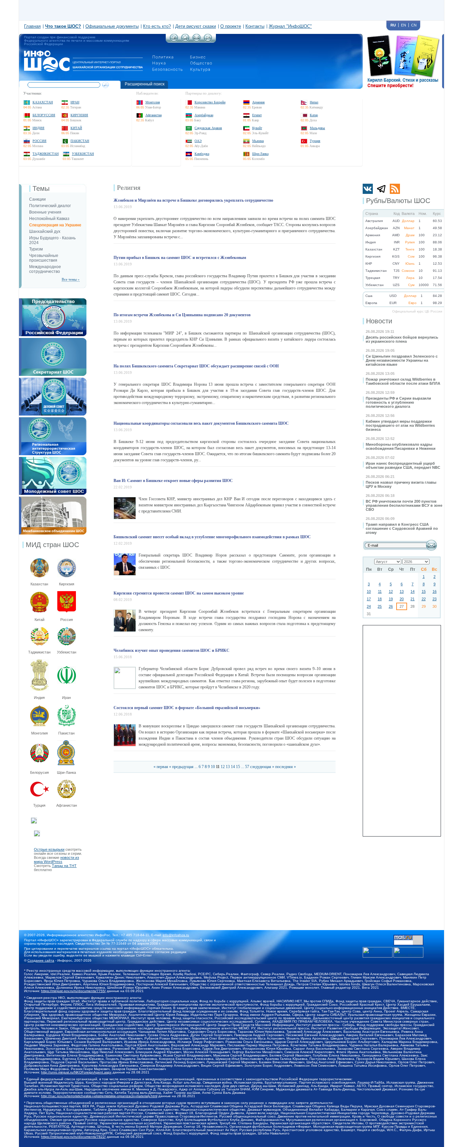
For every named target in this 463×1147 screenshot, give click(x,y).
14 (412, 591)
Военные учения (45, 212)
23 (434, 599)
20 (402, 599)
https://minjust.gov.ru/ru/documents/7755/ (73, 991)
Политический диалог (50, 205)
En (403, 25)
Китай (76, 128)
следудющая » (262, 766)
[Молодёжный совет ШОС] (52, 459)
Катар (314, 115)
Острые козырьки (49, 849)
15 (424, 591)
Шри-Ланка (260, 154)
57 (247, 766)
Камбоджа (202, 154)
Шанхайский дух (44, 231)
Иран (75, 102)
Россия (39, 141)
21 (412, 599)
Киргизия (79, 115)
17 (369, 599)
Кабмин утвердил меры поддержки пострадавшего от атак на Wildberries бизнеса (400, 425)
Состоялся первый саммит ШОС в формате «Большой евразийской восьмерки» (187, 707)
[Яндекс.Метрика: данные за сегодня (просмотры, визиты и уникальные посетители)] (408, 952)
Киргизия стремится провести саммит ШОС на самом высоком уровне (179, 593)
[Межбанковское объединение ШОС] (52, 499)
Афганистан (153, 115)
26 (391, 606)
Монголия (152, 102)
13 (402, 591)
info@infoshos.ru (176, 935)
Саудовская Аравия (208, 128)
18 (380, 599)
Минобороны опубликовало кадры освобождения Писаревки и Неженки (401, 446)
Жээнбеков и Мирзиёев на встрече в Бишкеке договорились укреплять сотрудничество (193, 200)
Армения (258, 102)
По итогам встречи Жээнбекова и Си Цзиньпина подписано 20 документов (182, 315)
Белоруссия (44, 115)
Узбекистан (83, 154)
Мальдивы (317, 128)
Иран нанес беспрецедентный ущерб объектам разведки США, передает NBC (403, 465)
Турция (315, 141)
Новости (379, 321)
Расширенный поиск (144, 84)
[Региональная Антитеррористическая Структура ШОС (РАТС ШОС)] (52, 419)
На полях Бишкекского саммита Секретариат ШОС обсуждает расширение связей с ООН (196, 366)
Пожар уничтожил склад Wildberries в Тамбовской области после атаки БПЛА (403, 381)
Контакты (254, 26)
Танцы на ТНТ (64, 866)
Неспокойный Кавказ (49, 218)
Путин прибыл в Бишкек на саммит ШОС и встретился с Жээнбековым (180, 257)
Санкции (37, 199)
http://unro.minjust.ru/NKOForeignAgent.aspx (76, 1072)
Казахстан (43, 102)
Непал (314, 102)
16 (434, 591)
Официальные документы (112, 26)
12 (391, 591)
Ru (393, 25)
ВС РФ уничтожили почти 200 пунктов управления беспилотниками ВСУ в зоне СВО (404, 505)
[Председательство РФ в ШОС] (52, 300)
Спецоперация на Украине (55, 225)
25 (380, 606)
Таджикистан (46, 154)
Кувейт (257, 128)
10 (369, 591)
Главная (32, 26)
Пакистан (80, 141)
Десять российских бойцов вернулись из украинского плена (402, 339)
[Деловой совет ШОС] (52, 380)
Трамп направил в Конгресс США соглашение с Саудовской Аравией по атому (402, 528)
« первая (161, 766)
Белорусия (39, 772)
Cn (414, 25)
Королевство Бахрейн (210, 102)
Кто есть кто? (157, 26)
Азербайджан (204, 115)
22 (424, 599)
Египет (257, 115)
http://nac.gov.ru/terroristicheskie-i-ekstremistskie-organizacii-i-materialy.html (99, 1096)
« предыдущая (181, 766)
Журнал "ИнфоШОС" (290, 26)
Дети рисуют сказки (195, 26)
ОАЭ (198, 141)
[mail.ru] (408, 937)
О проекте (230, 26)
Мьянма (258, 141)
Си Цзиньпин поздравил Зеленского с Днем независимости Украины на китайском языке (402, 360)
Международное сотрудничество (45, 269)
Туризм (36, 249)
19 (391, 599)
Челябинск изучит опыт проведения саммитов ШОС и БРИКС (171, 650)
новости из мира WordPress (56, 860)
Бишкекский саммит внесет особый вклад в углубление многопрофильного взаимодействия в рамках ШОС (212, 537)
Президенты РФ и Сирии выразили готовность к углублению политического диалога (398, 402)
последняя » (285, 766)
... (196, 766)
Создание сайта (40, 960)
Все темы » (71, 279)
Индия (38, 128)
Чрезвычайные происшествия (43, 258)
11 (380, 591)
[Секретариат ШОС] (52, 340)
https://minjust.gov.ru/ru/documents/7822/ (73, 1137)
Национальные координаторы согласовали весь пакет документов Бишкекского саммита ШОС (201, 423)
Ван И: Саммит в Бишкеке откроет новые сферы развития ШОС (173, 480)
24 (369, 606)
